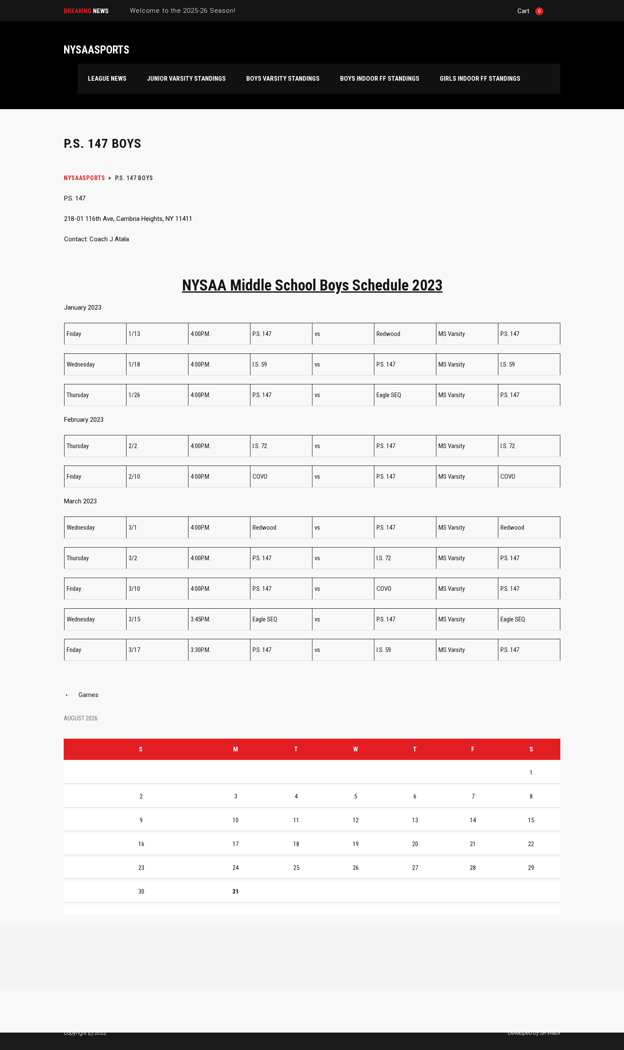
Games (88, 695)
